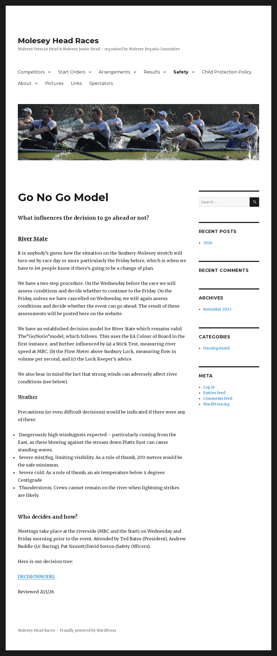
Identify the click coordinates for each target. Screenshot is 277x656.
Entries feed (214, 393)
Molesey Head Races (58, 40)
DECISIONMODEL (36, 576)
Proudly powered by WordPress (88, 630)
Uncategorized (216, 348)
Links (76, 83)
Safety (181, 72)
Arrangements (114, 72)
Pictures (54, 83)
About (25, 83)
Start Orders (71, 72)
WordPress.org (216, 404)
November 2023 (217, 309)
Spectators (101, 83)
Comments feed (217, 398)
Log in (209, 387)
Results (152, 72)
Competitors (31, 72)
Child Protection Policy (227, 72)
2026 (207, 243)
